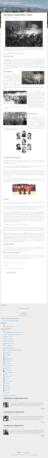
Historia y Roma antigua (7, 372)
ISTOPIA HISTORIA (7, 376)
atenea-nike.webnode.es (8, 339)
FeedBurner (26, 315)
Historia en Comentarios (8, 365)
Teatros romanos (6, 392)
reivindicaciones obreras (22, 206)
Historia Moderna (6, 367)
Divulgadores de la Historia (8, 326)
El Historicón (5, 356)
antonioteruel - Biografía (8, 336)
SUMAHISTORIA (6, 390)
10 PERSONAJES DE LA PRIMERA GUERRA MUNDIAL (15, 398)
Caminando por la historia (8, 341)
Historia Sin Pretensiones (12, 3)
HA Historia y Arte (6, 363)
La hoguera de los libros (8, 381)
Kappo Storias (6, 379)
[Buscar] (46, 3)
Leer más (42, 408)
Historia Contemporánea (11, 272)
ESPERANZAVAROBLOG (7, 359)
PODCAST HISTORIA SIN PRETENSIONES (11, 320)
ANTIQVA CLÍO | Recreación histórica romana (12, 334)
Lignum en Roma (6, 383)
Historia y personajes (7, 370)
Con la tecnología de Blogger (24, 452)
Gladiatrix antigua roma (7, 361)
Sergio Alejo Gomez (7, 388)
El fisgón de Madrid (7, 354)
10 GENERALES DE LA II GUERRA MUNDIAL (13, 425)
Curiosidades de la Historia (8, 347)
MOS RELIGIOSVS (6, 385)
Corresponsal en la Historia (8, 343)
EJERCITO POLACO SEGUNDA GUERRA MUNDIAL (12, 350)
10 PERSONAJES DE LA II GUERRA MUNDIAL (13, 412)
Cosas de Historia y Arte (8, 345)
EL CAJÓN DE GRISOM (7, 352)
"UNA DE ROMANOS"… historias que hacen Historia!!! (13, 332)
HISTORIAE (5, 374)
